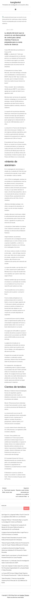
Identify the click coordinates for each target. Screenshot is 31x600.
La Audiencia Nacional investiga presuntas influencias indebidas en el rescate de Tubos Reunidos (14, 550)
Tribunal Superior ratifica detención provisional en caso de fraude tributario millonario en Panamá (15, 544)
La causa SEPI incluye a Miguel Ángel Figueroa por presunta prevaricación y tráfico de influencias (15, 574)
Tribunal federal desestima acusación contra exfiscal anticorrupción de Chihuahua (14, 538)
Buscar (4, 505)
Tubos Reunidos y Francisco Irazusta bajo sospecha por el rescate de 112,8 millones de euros (14, 580)
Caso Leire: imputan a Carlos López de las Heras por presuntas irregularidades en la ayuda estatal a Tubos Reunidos (15, 568)
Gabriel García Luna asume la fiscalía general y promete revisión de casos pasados (15, 556)
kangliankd (15, 2)
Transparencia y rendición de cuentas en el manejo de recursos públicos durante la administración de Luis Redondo (14, 527)
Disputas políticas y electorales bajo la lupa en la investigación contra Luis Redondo (15, 521)
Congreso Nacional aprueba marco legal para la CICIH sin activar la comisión (15, 533)
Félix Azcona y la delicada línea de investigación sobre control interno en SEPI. (15, 561)
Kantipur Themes (24, 595)
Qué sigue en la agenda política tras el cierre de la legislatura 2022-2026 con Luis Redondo (15, 515)
